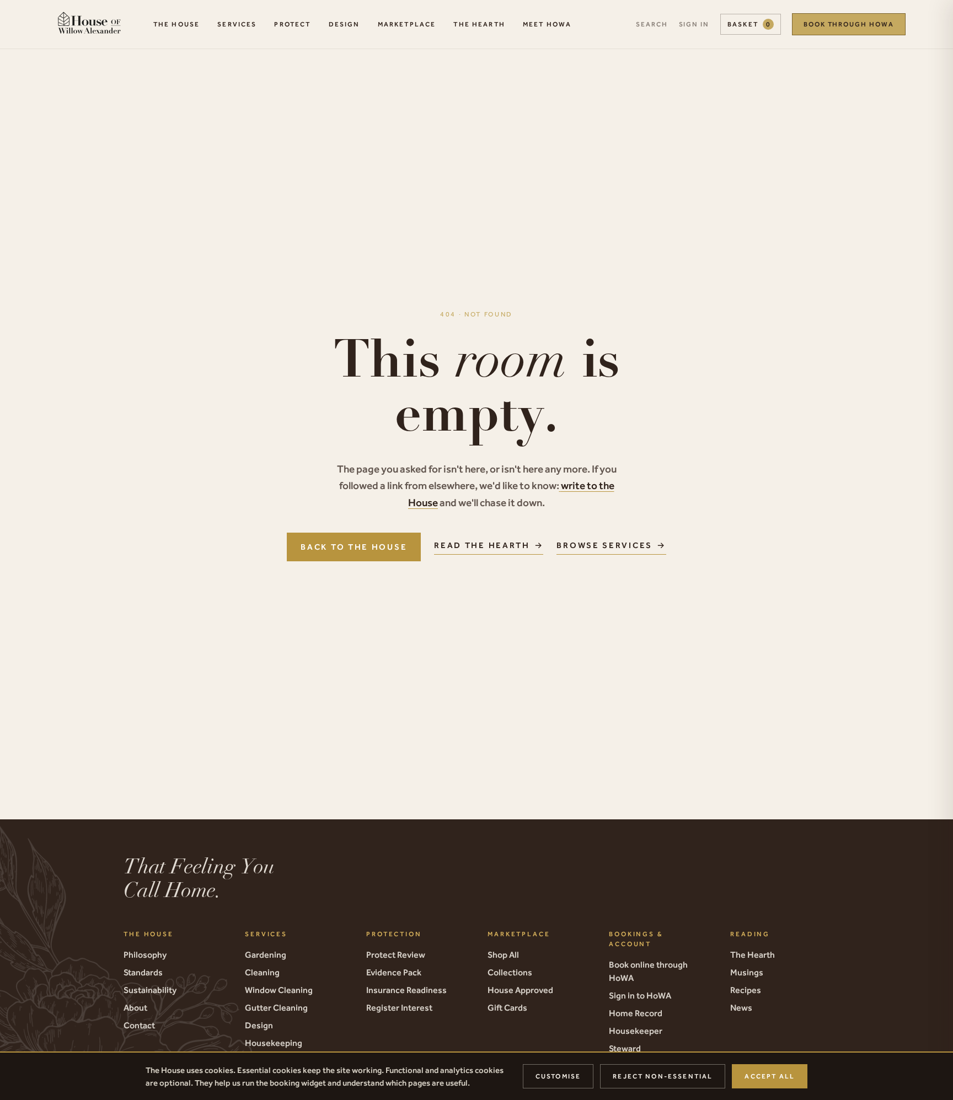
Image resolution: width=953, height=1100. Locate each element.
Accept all (770, 1076)
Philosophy (145, 954)
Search (652, 24)
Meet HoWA (547, 24)
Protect (292, 24)
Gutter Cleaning (276, 1007)
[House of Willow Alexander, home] (89, 24)
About (135, 1007)
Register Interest (399, 1007)
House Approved (520, 990)
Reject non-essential (663, 1076)
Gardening (265, 954)
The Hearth (479, 24)
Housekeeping (273, 1043)
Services (236, 24)
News (741, 1007)
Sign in (694, 24)
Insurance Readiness (406, 990)
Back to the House (354, 546)
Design (344, 24)
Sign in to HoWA (640, 995)
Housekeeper (635, 1030)
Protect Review (395, 954)
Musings (746, 972)
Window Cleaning (279, 990)
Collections (510, 972)
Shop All (503, 954)
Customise (558, 1076)
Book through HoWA (849, 24)
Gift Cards (507, 1007)
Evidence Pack (393, 972)
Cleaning (262, 972)
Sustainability (150, 990)
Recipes (745, 990)
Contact (139, 1025)
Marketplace (407, 24)
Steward (625, 1048)
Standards (143, 972)
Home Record (635, 1013)
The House (176, 24)
